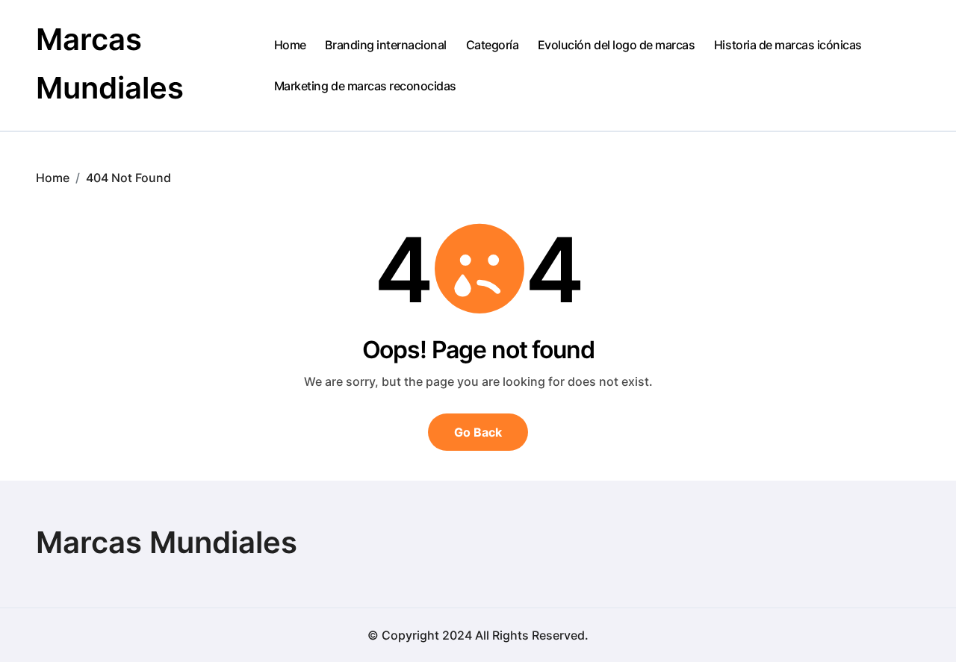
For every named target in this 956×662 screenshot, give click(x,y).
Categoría (492, 44)
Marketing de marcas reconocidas (365, 85)
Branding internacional (385, 44)
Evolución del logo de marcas (616, 44)
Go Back (478, 432)
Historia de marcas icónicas (788, 44)
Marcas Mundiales (166, 542)
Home (290, 44)
